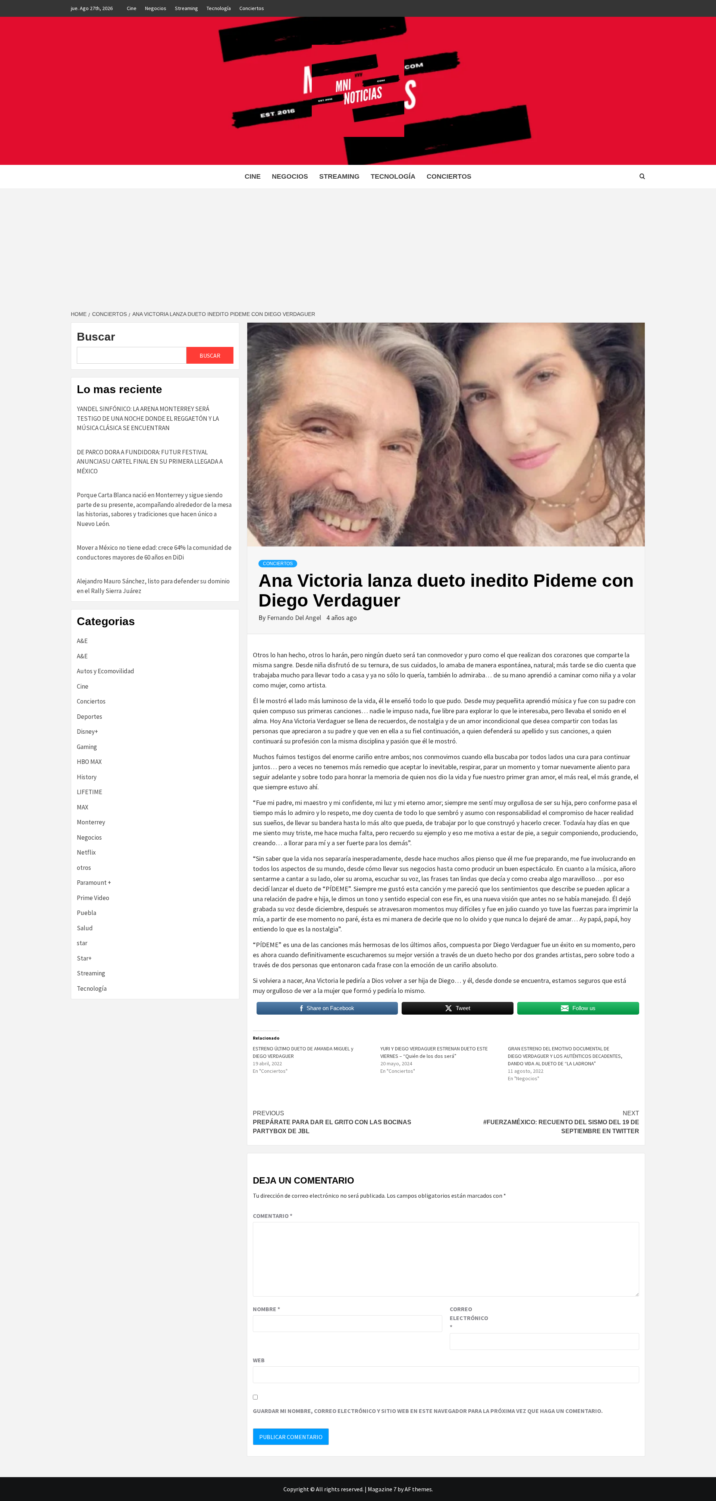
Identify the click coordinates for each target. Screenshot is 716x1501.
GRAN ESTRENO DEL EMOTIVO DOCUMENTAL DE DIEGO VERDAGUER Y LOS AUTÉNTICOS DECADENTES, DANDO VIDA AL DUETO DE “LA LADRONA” (565, 1056)
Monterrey (91, 822)
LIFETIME (89, 792)
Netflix (86, 852)
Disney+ (87, 731)
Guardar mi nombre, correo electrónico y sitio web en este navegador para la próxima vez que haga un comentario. (428, 1410)
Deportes (89, 716)
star (82, 943)
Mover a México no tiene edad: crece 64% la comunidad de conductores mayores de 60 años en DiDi (154, 552)
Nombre (266, 1309)
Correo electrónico (468, 1318)
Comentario (272, 1215)
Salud (85, 928)
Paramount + (94, 882)
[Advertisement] (358, 244)
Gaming (87, 747)
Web (259, 1360)
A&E (82, 641)
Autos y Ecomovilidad (105, 671)
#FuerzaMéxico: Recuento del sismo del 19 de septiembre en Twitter (561, 1122)
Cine (131, 8)
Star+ (84, 958)
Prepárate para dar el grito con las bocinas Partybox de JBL (332, 1122)
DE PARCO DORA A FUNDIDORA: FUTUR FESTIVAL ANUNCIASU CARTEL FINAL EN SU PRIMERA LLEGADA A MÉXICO (150, 461)
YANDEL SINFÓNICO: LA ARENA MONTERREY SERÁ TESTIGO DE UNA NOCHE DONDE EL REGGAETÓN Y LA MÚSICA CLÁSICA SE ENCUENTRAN (148, 418)
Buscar (96, 336)
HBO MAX (89, 762)
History (87, 777)
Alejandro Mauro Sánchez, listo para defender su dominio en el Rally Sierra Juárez (153, 586)
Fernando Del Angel (295, 617)
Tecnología (219, 8)
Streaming (186, 8)
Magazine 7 (382, 1489)
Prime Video (93, 898)
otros (84, 868)
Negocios (155, 8)
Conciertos (251, 8)
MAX (82, 807)
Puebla (86, 913)
